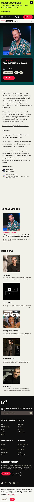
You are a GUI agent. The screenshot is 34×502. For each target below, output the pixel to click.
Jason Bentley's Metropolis (9, 232)
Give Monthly (16, 474)
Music (19, 426)
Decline (4, 499)
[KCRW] (4, 403)
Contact (3, 455)
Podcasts (20, 429)
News (3, 424)
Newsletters (4, 452)
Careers (3, 447)
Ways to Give (21, 449)
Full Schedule (21, 432)
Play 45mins (9, 78)
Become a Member (23, 444)
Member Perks (22, 455)
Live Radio (20, 424)
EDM (21, 72)
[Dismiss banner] (31, 2)
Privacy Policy (11, 494)
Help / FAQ (4, 449)
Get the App (6, 11)
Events (3, 434)
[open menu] (3, 17)
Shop (19, 452)
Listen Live (8, 17)
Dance (16, 72)
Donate (29, 17)
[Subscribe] (30, 413)
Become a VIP (21, 447)
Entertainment (5, 426)
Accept (12, 499)
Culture (3, 432)
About (3, 444)
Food (2, 429)
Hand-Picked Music (8, 72)
